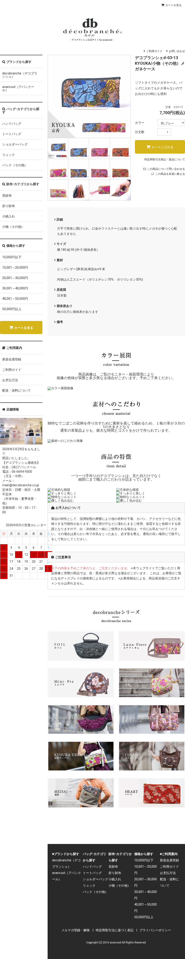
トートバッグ (11, 134)
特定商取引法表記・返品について (164, 159)
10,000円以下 (11, 257)
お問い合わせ (177, 51)
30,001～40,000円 (15, 288)
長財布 (7, 195)
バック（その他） (15, 165)
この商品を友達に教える (170, 173)
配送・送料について (16, 390)
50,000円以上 (11, 309)
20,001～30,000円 (15, 278)
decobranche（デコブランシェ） (19, 74)
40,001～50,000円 (15, 298)
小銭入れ (8, 216)
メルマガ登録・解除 (75, 930)
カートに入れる (162, 147)
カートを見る (173, 5)
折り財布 (8, 206)
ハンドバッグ (11, 123)
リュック (8, 155)
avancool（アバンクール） (18, 88)
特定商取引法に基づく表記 (115, 930)
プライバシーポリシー (155, 930)
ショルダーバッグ (15, 144)
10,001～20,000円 (15, 267)
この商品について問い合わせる (166, 169)
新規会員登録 (11, 359)
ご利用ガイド (154, 51)
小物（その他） (13, 226)
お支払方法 (10, 380)
